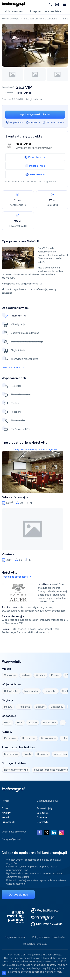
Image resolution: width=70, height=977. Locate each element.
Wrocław (40, 675)
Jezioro (32, 722)
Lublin (27, 99)
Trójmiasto (24, 706)
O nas (5, 808)
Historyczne (28, 738)
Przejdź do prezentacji (15, 576)
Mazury (8, 706)
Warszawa (10, 675)
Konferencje (11, 754)
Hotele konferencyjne (16, 769)
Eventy (27, 754)
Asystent (42, 817)
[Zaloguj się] (50, 4)
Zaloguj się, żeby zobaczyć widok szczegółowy (35, 449)
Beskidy (40, 706)
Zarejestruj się (44, 808)
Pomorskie (50, 691)
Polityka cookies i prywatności (48, 937)
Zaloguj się (43, 813)
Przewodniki (8, 822)
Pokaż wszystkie (11, 367)
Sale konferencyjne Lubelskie (41, 18)
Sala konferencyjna (15, 497)
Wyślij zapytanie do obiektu (35, 114)
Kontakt (6, 817)
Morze (7, 722)
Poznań (55, 675)
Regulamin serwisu (15, 937)
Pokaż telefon (37, 157)
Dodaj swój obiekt (11, 839)
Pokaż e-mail (37, 166)
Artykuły (6, 813)
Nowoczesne (48, 738)
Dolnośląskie (11, 691)
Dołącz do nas (18, 894)
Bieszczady (57, 706)
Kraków (26, 675)
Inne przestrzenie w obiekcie (46, 11)
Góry (19, 722)
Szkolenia (42, 754)
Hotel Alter (23, 93)
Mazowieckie (31, 691)
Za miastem (49, 722)
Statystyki (42, 822)
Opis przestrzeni (14, 11)
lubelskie (36, 99)
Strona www (37, 174)
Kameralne (10, 738)
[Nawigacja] (64, 4)
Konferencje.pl (10, 18)
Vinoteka (8, 554)
